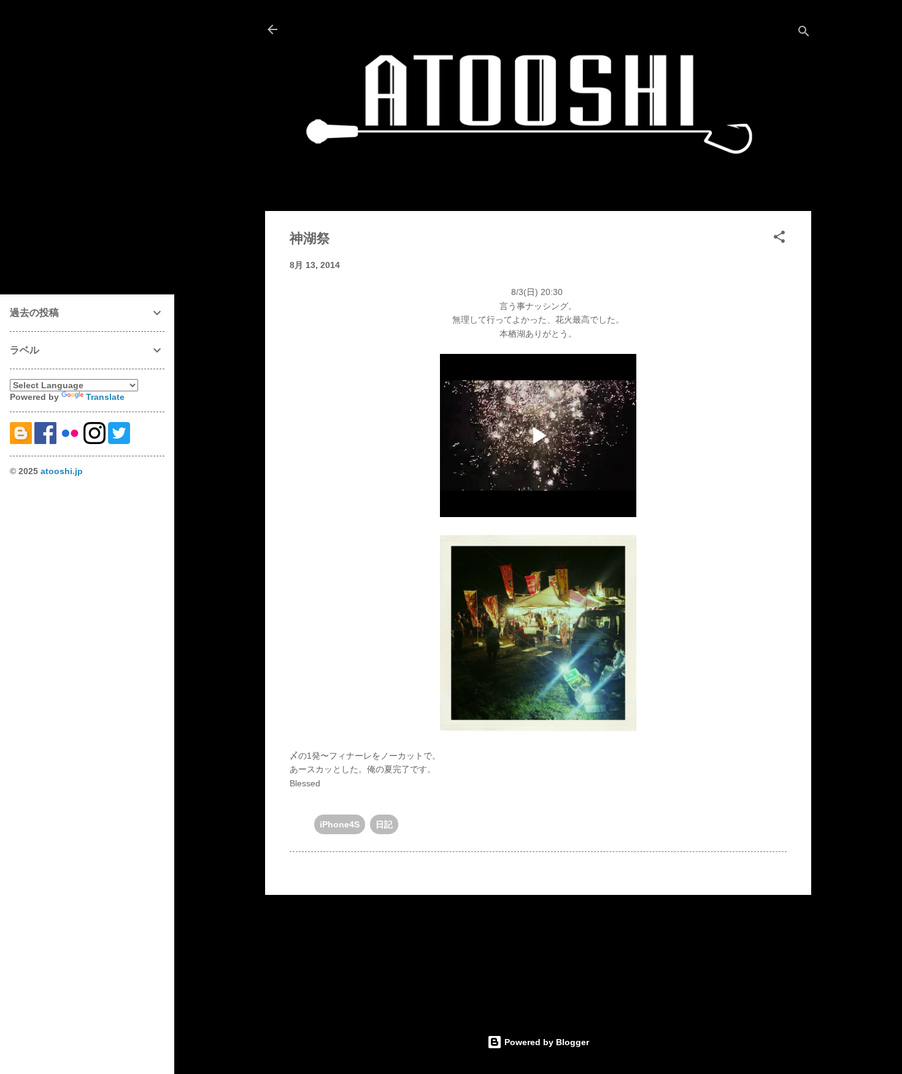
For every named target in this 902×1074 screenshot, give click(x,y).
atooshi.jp (61, 471)
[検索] (803, 33)
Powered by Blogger (545, 1042)
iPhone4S (340, 824)
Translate (105, 397)
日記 (384, 824)
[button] (779, 238)
